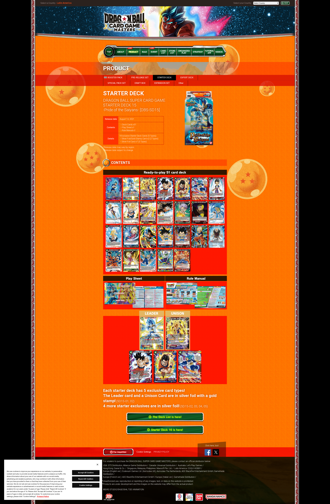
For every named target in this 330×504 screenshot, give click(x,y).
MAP (286, 3)
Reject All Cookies (85, 479)
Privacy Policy (43, 496)
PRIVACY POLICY (161, 452)
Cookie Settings (144, 452)
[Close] (97, 464)
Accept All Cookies (86, 473)
